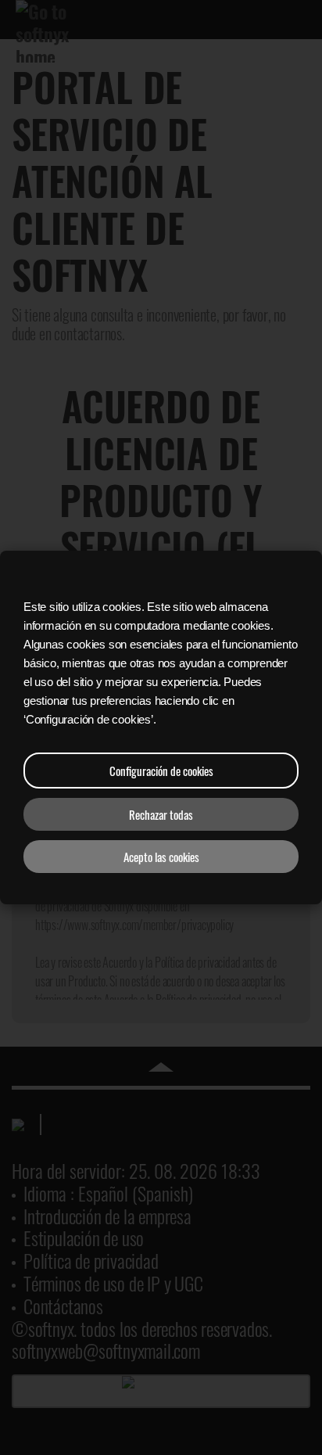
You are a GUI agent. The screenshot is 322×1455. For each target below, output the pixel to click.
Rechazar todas (161, 814)
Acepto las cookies (161, 856)
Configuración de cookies (161, 770)
